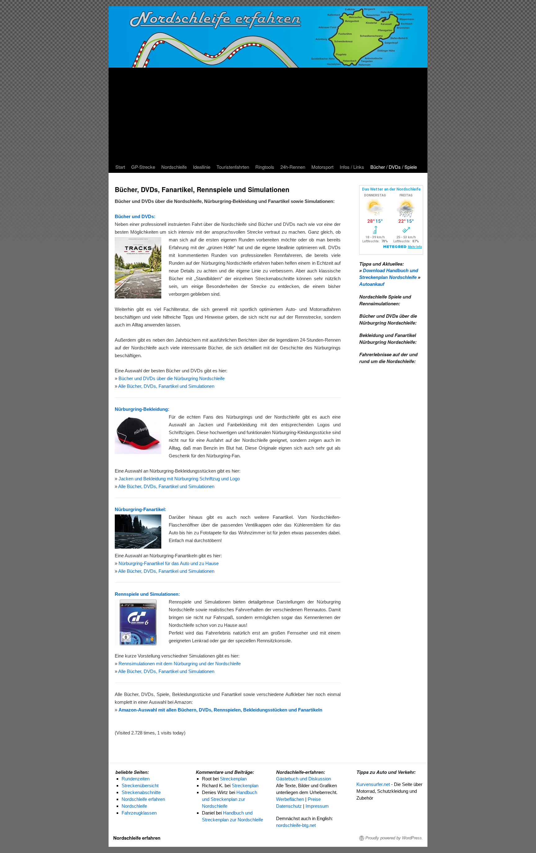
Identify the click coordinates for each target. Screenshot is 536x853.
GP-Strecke (143, 167)
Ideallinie (201, 167)
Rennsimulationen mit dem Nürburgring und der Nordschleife (179, 663)
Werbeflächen (290, 799)
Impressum (317, 806)
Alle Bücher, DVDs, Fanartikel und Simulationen (166, 386)
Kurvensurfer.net (373, 784)
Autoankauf (371, 284)
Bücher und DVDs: (135, 216)
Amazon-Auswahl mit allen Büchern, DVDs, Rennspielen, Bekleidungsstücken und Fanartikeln (220, 709)
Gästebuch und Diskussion (303, 778)
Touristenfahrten (233, 167)
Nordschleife (174, 167)
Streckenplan (233, 778)
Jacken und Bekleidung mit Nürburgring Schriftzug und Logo (179, 478)
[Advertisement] (268, 114)
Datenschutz (289, 806)
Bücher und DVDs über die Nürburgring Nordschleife (171, 378)
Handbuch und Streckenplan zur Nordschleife (229, 799)
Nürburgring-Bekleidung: (142, 409)
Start (120, 167)
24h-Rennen (292, 167)
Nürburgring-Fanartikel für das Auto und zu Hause (168, 563)
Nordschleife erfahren (136, 837)
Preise (314, 799)
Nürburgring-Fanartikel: (140, 509)
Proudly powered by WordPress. (394, 838)
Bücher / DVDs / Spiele (393, 167)
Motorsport (322, 167)
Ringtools (264, 167)
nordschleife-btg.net (296, 825)
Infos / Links (352, 167)
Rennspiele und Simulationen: (147, 594)
